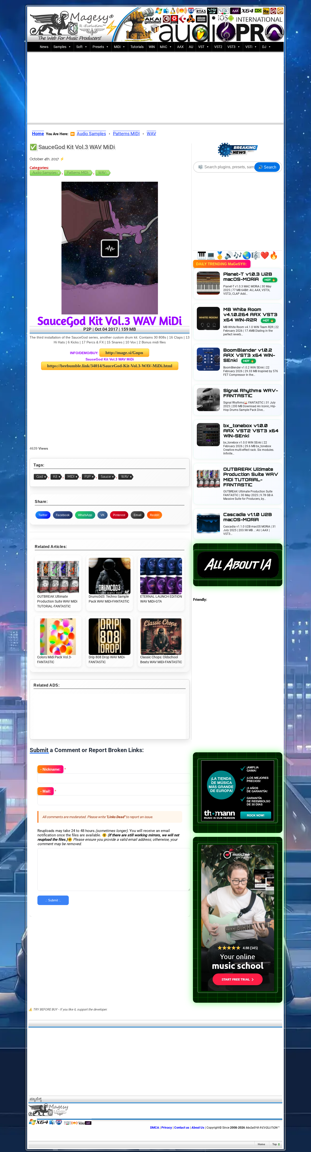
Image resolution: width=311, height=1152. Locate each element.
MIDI (71, 477)
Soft (79, 47)
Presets (98, 47)
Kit (55, 477)
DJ (264, 47)
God (39, 477)
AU (191, 47)
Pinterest (119, 515)
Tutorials (137, 47)
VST (201, 47)
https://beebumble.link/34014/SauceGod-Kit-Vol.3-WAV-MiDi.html (109, 365)
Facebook (62, 515)
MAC (163, 47)
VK (103, 515)
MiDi (117, 47)
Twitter (42, 515)
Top (274, 1144)
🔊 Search (267, 167)
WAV (151, 133)
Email (138, 515)
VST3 (231, 47)
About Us (197, 1127)
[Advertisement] (155, 87)
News (44, 47)
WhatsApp (85, 515)
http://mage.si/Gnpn (124, 352)
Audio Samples (91, 133)
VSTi (248, 47)
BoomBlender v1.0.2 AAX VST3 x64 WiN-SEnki (249, 355)
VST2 (218, 47)
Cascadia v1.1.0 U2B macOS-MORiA (247, 517)
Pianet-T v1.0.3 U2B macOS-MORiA (249, 277)
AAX (180, 47)
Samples (59, 47)
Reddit (154, 515)
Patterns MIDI (126, 133)
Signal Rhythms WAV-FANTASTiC (250, 393)
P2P (88, 477)
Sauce (106, 477)
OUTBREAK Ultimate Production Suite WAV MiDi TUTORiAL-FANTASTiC (250, 477)
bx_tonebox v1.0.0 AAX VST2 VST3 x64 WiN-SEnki (250, 430)
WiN (152, 47)
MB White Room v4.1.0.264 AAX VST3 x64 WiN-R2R (250, 314)
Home (261, 1144)
